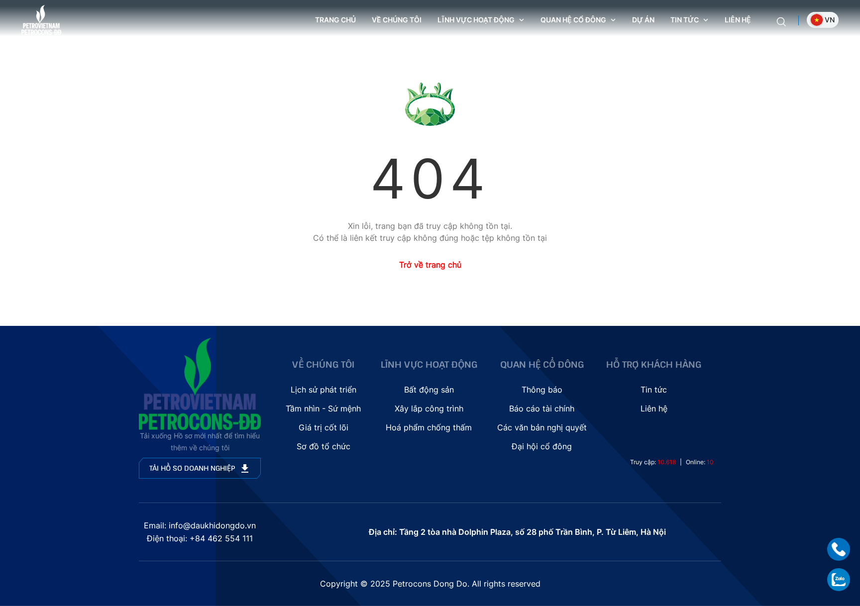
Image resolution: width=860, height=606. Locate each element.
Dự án (643, 19)
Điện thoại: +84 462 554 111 (200, 538)
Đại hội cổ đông (542, 446)
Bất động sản (429, 390)
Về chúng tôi (397, 19)
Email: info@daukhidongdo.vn (200, 525)
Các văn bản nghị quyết (542, 427)
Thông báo (542, 390)
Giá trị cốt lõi (323, 427)
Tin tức (654, 390)
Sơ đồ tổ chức (323, 446)
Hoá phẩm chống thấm (429, 427)
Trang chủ (335, 19)
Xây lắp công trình (429, 408)
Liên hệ (738, 19)
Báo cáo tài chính (541, 408)
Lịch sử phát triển (323, 390)
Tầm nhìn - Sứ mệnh (323, 408)
